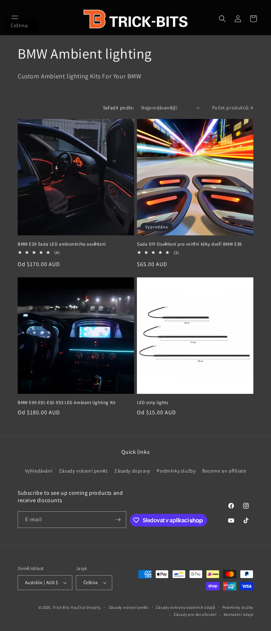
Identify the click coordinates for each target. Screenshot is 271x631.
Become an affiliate (224, 471)
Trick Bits (61, 607)
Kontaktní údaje (239, 614)
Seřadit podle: (118, 107)
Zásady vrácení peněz (83, 471)
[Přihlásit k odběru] (118, 519)
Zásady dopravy (132, 471)
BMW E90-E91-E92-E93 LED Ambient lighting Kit (66, 402)
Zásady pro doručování (195, 614)
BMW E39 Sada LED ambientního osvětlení (62, 244)
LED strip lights (152, 402)
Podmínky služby (176, 471)
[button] (15, 18)
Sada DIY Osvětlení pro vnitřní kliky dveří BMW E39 (189, 244)
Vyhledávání (39, 471)
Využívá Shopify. (86, 607)
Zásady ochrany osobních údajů (185, 607)
